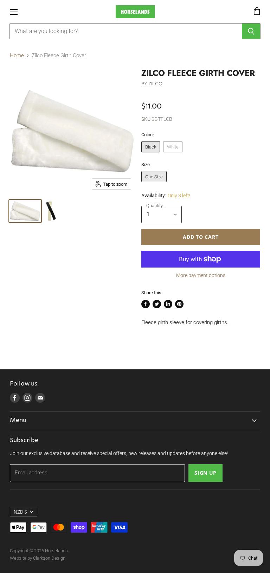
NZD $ (20, 512)
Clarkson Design (49, 558)
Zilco (155, 83)
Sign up (205, 472)
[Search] (251, 31)
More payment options (200, 275)
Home (17, 56)
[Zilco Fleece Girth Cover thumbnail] (25, 211)
